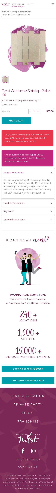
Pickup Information (14, 172)
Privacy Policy (28, 459)
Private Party (28, 404)
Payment (8, 211)
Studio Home (18, 4)
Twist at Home (25, 12)
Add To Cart (16, 121)
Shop (15, 12)
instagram (33, 450)
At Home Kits (18, 138)
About (28, 413)
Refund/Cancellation (14, 219)
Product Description (14, 203)
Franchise (28, 421)
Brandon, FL (6, 12)
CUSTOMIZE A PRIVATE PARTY (28, 380)
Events (31, 4)
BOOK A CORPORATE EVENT (28, 369)
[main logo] (6, 3)
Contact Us (28, 466)
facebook (23, 450)
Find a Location (28, 396)
